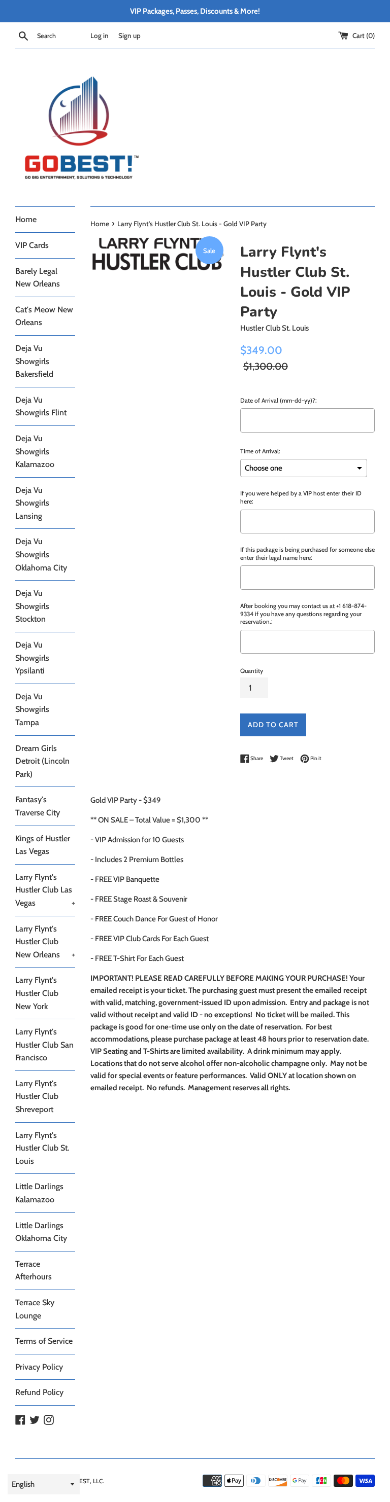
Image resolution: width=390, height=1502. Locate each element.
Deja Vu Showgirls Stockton (32, 606)
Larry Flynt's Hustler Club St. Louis (42, 1148)
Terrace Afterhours (33, 1270)
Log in (99, 35)
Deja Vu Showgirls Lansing (32, 503)
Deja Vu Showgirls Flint (41, 406)
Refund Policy (39, 1392)
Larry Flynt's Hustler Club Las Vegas (45, 890)
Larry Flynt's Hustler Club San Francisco (44, 1044)
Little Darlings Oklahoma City (41, 1232)
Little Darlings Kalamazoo (39, 1193)
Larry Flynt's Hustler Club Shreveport (36, 1096)
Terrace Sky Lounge (34, 1309)
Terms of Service (44, 1341)
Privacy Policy (39, 1367)
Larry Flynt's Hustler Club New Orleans (45, 941)
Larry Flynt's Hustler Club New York (36, 993)
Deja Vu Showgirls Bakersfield (34, 361)
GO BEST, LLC (84, 1481)
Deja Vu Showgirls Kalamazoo (34, 451)
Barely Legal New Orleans (37, 277)
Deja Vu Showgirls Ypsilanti (32, 657)
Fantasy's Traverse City (37, 806)
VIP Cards (32, 245)
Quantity (251, 670)
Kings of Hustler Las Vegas (42, 845)
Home (26, 219)
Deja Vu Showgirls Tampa (32, 709)
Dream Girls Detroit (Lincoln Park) (42, 761)
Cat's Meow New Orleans (44, 316)
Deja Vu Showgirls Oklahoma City (41, 554)
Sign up (129, 35)
